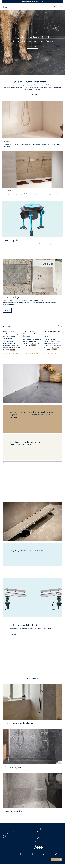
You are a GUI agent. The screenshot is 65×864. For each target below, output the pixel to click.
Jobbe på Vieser (38, 838)
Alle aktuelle (56, 326)
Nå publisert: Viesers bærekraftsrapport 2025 (52, 334)
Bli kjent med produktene (32, 95)
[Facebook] (9, 854)
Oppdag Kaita (32, 46)
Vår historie (37, 832)
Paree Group (37, 834)
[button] (55, 6)
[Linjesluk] (32, 125)
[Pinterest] (21, 854)
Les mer (12, 349)
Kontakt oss (6, 838)
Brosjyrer (7, 310)
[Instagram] (32, 854)
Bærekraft (36, 836)
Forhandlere (35, 1)
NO (40, 1)
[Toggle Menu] (60, 6)
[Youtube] (56, 854)
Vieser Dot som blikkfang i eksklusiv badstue (30, 334)
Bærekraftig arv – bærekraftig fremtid (22, 660)
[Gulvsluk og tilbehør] (32, 224)
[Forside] (32, 705)
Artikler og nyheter (26, 1)
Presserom (36, 840)
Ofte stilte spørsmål (8, 832)
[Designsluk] (32, 175)
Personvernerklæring (39, 844)
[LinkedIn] (44, 854)
